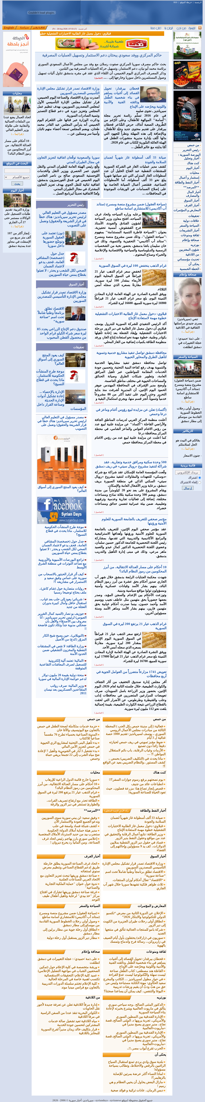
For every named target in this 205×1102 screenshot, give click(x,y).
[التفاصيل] (98, 78)
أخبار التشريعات (189, 230)
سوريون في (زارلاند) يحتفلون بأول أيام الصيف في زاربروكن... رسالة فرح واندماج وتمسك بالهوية (134, 941)
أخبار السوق (76, 284)
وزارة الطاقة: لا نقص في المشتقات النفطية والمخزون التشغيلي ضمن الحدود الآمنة (61, 649)
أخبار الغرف (92, 856)
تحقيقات (78, 347)
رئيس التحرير (75, 204)
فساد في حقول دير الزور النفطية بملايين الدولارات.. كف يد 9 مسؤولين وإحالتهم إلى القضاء (138, 846)
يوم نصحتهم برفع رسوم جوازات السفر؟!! (136, 779)
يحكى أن (160, 1054)
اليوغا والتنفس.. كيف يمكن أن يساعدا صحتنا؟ (134, 991)
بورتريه (161, 997)
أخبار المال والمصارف (193, 193)
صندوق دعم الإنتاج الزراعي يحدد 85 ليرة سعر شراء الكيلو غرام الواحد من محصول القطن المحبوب (61, 333)
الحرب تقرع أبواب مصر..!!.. (145, 1048)
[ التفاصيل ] (99, 259)
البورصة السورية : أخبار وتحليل (189, 156)
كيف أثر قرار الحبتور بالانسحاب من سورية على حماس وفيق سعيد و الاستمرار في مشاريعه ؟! (62, 577)
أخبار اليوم (193, 168)
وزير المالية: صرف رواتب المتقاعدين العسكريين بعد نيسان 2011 (65, 689)
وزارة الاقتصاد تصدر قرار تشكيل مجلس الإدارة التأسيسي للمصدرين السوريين (61, 296)
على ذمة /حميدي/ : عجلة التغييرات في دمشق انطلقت (189, 343)
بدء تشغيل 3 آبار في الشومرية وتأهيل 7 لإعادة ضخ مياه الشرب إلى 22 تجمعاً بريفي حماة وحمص (69, 754)
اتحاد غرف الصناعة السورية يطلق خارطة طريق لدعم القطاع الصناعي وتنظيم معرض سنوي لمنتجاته (71, 867)
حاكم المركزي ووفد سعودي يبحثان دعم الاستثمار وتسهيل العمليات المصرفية (102, 55)
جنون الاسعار (191, 455)
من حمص (159, 719)
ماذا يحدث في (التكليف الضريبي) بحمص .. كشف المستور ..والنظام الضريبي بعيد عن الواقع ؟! (134, 762)
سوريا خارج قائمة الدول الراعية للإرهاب (71, 779)
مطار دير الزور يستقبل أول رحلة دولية (72, 937)
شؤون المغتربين (189, 249)
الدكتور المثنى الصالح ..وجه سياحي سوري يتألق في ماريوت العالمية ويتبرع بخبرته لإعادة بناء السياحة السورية (136, 1008)
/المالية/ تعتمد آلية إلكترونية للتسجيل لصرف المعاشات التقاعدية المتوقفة (62, 664)
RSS (175, 2)
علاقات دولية (191, 220)
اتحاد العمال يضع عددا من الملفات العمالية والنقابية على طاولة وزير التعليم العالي (17, 123)
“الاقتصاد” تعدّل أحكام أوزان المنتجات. (138, 880)
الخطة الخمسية (190, 269)
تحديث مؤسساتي (188, 259)
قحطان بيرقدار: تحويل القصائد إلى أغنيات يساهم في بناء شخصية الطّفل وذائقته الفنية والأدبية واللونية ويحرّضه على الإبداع (135, 97)
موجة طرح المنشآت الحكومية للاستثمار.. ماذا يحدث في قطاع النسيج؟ (65, 530)
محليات (95, 772)
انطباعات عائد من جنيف (147, 784)
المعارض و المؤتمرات (152, 906)
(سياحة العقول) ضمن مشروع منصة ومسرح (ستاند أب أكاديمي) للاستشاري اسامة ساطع (187, 389)
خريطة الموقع (186, 2)
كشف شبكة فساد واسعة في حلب (75, 826)
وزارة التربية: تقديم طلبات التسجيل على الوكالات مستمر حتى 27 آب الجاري (17, 216)
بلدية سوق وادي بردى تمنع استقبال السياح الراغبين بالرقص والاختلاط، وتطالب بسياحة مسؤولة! (137, 1065)
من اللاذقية (92, 997)
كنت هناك (159, 772)
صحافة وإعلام (91, 951)
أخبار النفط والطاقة (153, 810)
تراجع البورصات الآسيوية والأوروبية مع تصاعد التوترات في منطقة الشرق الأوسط (62, 563)
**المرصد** (92, 810)
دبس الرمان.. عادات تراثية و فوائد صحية (137, 1090)
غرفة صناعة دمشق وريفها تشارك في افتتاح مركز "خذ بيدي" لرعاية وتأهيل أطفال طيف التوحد (70, 895)
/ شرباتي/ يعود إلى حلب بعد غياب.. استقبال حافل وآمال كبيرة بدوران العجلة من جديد (63, 602)
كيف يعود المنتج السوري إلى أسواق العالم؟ (51, 359)
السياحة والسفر (89, 906)
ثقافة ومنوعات (156, 951)
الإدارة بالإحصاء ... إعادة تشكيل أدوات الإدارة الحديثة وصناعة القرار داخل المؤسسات (61, 400)
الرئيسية (198, 2)
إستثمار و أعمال (189, 177)
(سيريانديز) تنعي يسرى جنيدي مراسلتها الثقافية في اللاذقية (188, 323)
